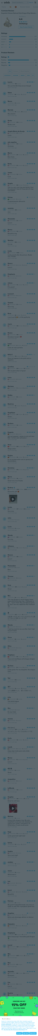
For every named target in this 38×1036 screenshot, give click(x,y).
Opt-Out (25, 1033)
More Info (33, 1033)
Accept (19, 1033)
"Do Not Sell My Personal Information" (14, 1029)
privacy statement (6, 1024)
